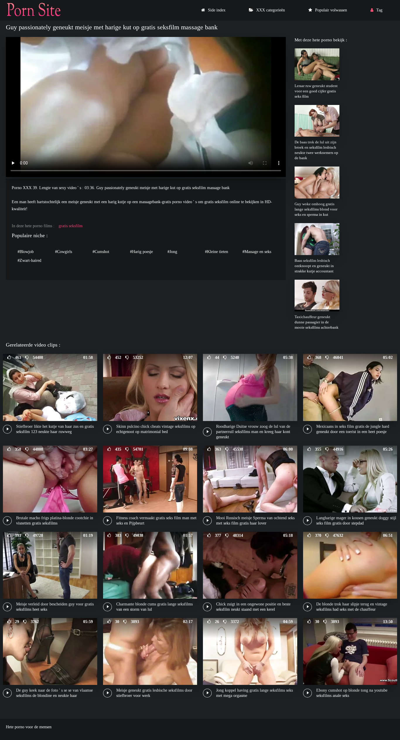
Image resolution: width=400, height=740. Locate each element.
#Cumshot (101, 252)
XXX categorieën (270, 10)
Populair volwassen (331, 10)
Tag (379, 10)
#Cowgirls (63, 252)
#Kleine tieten (216, 252)
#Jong (172, 252)
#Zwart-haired (29, 260)
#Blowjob (26, 252)
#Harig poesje (141, 252)
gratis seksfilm (71, 226)
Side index (216, 10)
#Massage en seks (256, 252)
